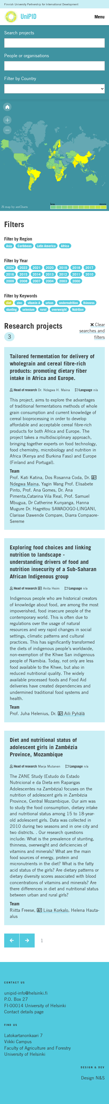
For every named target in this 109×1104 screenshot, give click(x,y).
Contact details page (24, 1011)
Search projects (19, 32)
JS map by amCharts (14, 206)
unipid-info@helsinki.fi (26, 993)
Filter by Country (20, 78)
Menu (99, 17)
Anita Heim (51, 588)
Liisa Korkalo (55, 910)
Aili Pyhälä (74, 713)
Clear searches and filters (92, 331)
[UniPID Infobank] (20, 16)
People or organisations (26, 55)
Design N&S (93, 1078)
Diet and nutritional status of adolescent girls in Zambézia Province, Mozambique (43, 747)
